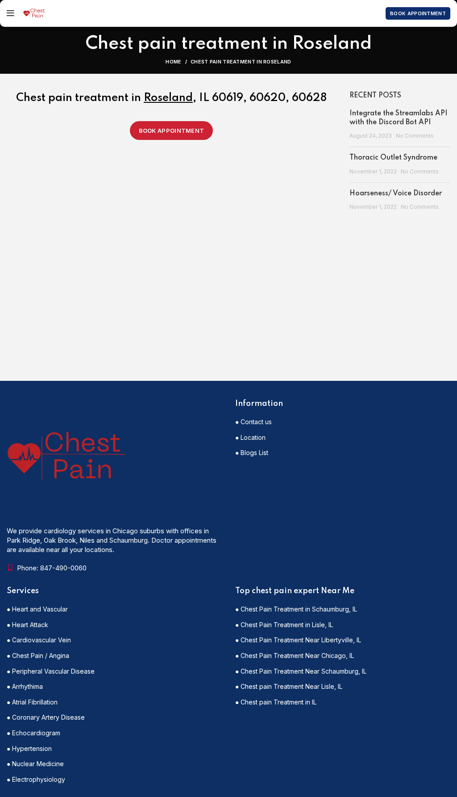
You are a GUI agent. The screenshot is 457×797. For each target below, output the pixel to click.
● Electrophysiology (36, 779)
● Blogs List (251, 452)
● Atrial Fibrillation (32, 702)
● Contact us (253, 422)
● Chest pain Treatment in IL (275, 702)
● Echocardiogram (33, 733)
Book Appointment (418, 13)
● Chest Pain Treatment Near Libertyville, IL (298, 640)
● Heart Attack (27, 624)
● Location (250, 437)
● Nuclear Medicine (35, 763)
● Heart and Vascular (37, 609)
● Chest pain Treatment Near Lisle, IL (288, 686)
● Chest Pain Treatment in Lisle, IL (284, 624)
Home (173, 62)
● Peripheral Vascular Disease (51, 671)
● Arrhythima (25, 686)
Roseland (168, 98)
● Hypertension (29, 748)
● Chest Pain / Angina (38, 655)
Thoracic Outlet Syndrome (393, 157)
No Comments (415, 135)
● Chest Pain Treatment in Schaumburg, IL (296, 609)
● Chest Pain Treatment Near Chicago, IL (294, 655)
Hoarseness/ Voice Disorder (395, 193)
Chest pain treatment (72, 98)
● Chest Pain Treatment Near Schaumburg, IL (300, 671)
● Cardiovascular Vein (39, 640)
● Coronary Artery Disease (46, 717)
